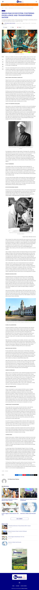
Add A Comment (19, 518)
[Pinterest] (3, 67)
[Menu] (3, 2)
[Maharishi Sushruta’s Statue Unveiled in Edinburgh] (28, 493)
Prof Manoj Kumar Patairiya (10, 23)
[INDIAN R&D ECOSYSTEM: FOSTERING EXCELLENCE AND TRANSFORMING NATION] (19, 41)
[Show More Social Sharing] (24, 27)
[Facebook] (3, 60)
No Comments (34, 23)
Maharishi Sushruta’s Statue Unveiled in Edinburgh (28, 500)
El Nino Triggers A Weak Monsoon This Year (10, 514)
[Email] (3, 69)
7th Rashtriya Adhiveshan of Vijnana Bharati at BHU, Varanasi (10, 500)
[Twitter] (3, 62)
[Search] (36, 2)
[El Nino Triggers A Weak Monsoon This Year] (10, 507)
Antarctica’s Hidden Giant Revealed (28, 513)
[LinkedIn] (3, 64)
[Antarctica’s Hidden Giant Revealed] (28, 507)
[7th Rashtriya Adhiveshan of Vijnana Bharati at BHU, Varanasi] (10, 493)
